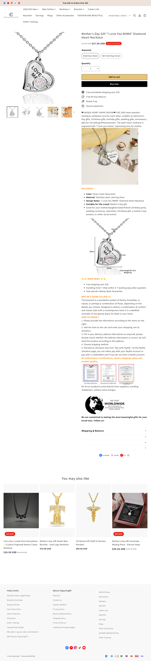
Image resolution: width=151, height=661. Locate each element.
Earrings (40, 15)
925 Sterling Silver (111, 55)
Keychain (27, 15)
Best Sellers (48, 9)
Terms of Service (59, 623)
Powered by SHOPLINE (28, 656)
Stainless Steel (90, 55)
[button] (134, 15)
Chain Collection (13, 614)
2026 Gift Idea (30, 9)
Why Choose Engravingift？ (18, 636)
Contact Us (57, 600)
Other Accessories (65, 15)
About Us (56, 595)
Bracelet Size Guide (15, 600)
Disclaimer (11, 618)
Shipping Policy (59, 618)
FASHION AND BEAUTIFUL (90, 15)
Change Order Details (15, 627)
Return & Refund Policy (62, 614)
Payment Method (59, 605)
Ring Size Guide (13, 605)
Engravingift (16, 656)
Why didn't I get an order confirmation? (23, 632)
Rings (50, 15)
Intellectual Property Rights (64, 627)
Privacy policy (58, 609)
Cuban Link (93, 9)
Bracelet (78, 9)
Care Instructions (14, 609)
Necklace (63, 9)
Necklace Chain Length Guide (18, 595)
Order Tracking (30, 21)
